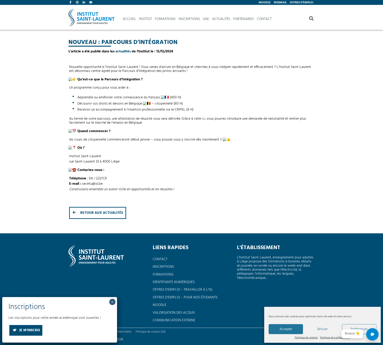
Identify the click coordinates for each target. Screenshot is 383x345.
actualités (123, 51)
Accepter (285, 329)
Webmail (280, 2)
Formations (165, 19)
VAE (206, 19)
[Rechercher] (311, 19)
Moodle (265, 2)
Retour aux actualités (101, 213)
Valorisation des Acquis (174, 313)
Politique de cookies (306, 337)
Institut (145, 19)
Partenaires (243, 19)
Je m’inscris (29, 330)
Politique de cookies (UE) (151, 331)
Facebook (71, 2)
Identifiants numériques (174, 282)
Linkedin (84, 2)
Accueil (129, 19)
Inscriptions (189, 19)
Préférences (359, 329)
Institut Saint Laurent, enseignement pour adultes (91, 19)
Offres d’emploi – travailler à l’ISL (183, 290)
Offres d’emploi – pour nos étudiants (185, 297)
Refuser (322, 329)
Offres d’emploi (301, 2)
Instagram (78, 2)
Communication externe (174, 320)
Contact (91, 2)
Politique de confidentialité (335, 337)
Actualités (221, 19)
